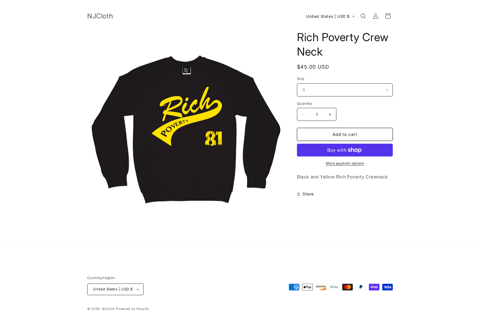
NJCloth (108, 309)
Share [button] (308, 193)
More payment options (345, 163)
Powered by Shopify (132, 309)
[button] (363, 16)
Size (301, 78)
